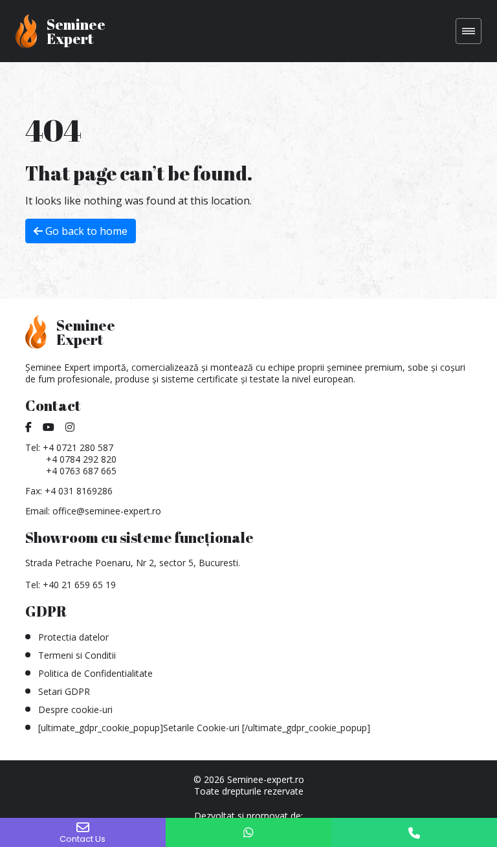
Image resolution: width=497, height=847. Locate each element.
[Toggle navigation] (468, 31)
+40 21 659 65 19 (79, 584)
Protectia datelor (73, 637)
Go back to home (85, 231)
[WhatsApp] (248, 832)
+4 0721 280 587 (78, 447)
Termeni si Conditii (77, 655)
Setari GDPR (64, 691)
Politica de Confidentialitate (95, 673)
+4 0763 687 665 (81, 471)
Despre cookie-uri (75, 709)
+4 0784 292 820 (81, 459)
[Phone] (414, 832)
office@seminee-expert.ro (106, 511)
